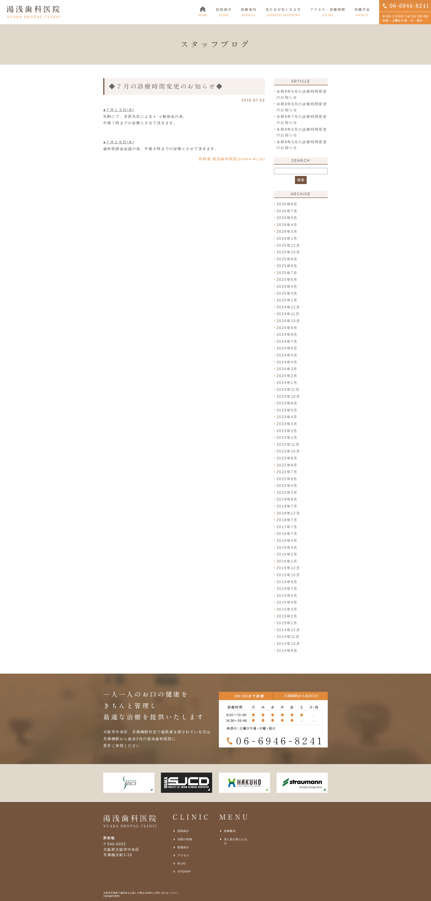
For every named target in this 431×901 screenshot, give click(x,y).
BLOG (182, 863)
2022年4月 (287, 486)
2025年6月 (287, 279)
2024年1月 (287, 383)
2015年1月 (287, 623)
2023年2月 (287, 431)
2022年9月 (287, 458)
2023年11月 (288, 389)
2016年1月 (287, 561)
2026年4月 (287, 225)
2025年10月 (288, 252)
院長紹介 (183, 847)
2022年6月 (287, 479)
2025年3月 (287, 293)
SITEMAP (184, 871)
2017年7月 (287, 527)
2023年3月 (287, 424)
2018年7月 (287, 520)
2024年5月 (287, 355)
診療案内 (230, 831)
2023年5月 (287, 410)
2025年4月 (287, 286)
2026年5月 (287, 218)
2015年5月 (287, 596)
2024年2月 (287, 376)
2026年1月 (287, 238)
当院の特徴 (185, 839)
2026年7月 (287, 211)
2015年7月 (287, 589)
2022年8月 (287, 465)
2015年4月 (287, 602)
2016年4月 (287, 541)
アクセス (183, 855)
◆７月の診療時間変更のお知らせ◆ (166, 86)
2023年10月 (288, 396)
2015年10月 (288, 575)
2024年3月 (287, 369)
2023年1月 (287, 438)
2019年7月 (287, 506)
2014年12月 (288, 630)
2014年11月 (288, 637)
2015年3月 (287, 609)
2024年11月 (288, 314)
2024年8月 (287, 334)
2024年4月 (287, 362)
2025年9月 (287, 259)
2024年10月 (288, 321)
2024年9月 (287, 328)
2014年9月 (287, 651)
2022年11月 (288, 444)
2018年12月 (288, 513)
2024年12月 (288, 307)
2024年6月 (287, 348)
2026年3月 (287, 231)
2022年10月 (288, 451)
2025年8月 (287, 266)
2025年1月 (287, 300)
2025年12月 (288, 245)
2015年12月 (288, 568)
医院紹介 (183, 831)
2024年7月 (287, 341)
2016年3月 (287, 547)
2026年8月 (287, 204)
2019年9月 (287, 499)
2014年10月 (288, 644)
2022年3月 (287, 492)
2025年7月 (287, 273)
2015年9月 (287, 582)
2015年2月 (287, 616)
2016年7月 (287, 534)
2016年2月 (287, 554)
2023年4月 (287, 417)
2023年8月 (287, 403)
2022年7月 (287, 472)
